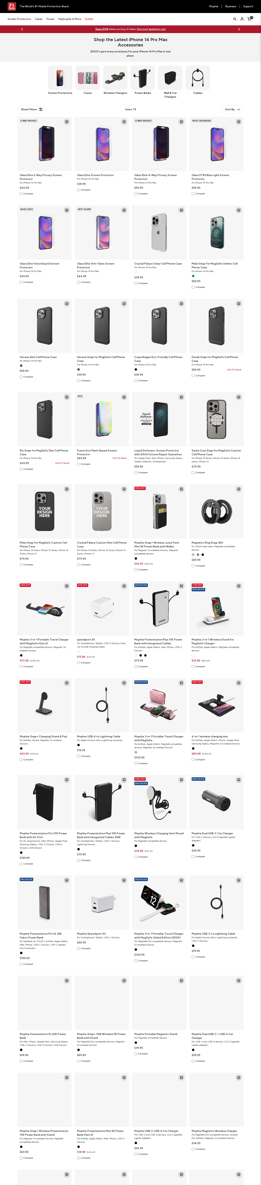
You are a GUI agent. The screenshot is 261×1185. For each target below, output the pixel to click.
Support (248, 6)
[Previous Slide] (22, 29)
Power (50, 19)
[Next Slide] (239, 29)
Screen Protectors (19, 19)
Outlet (89, 19)
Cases (38, 19)
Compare (28, 193)
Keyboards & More (69, 19)
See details (145, 29)
